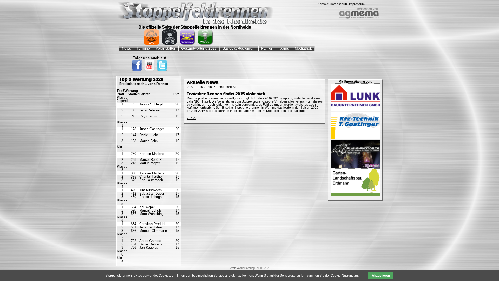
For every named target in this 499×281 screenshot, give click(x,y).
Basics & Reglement (238, 48)
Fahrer (266, 48)
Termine (143, 48)
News (126, 48)
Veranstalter (165, 48)
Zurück (191, 118)
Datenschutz (338, 4)
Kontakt (323, 4)
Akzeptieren (381, 275)
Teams (283, 48)
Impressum (357, 4)
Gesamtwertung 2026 (199, 48)
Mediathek (303, 48)
